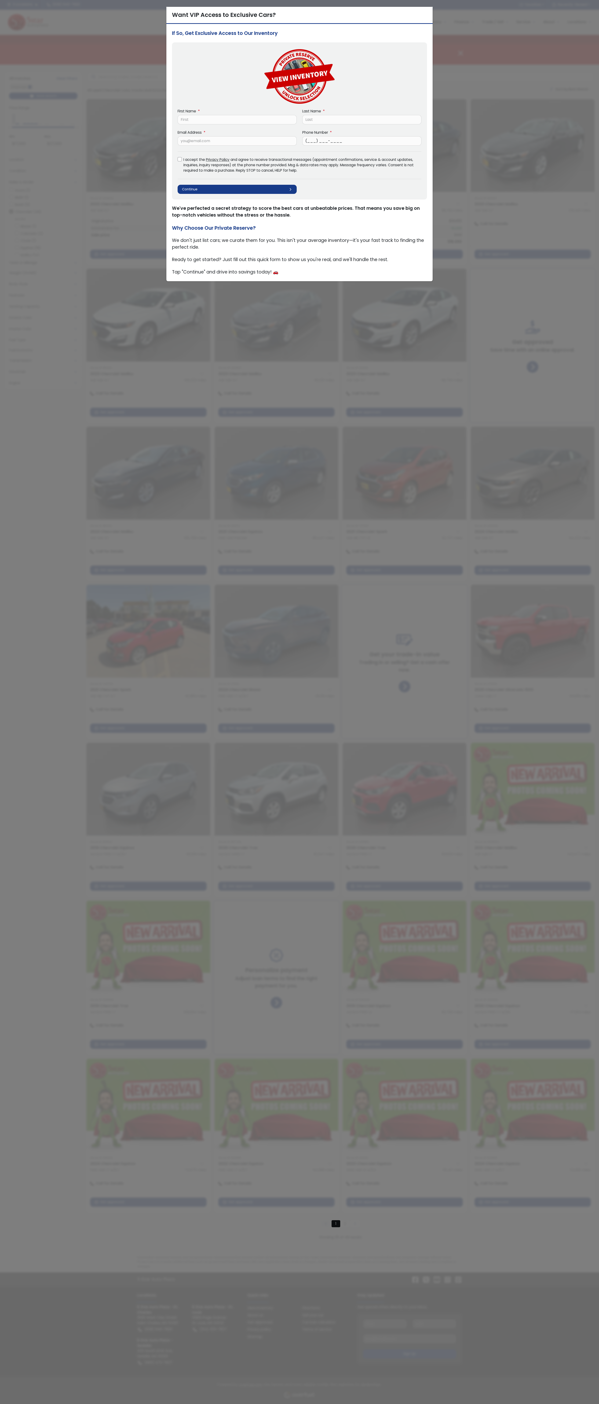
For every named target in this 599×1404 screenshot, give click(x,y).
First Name (189, 111)
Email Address (191, 132)
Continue (189, 189)
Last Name (313, 111)
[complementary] (585, 1390)
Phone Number (317, 132)
